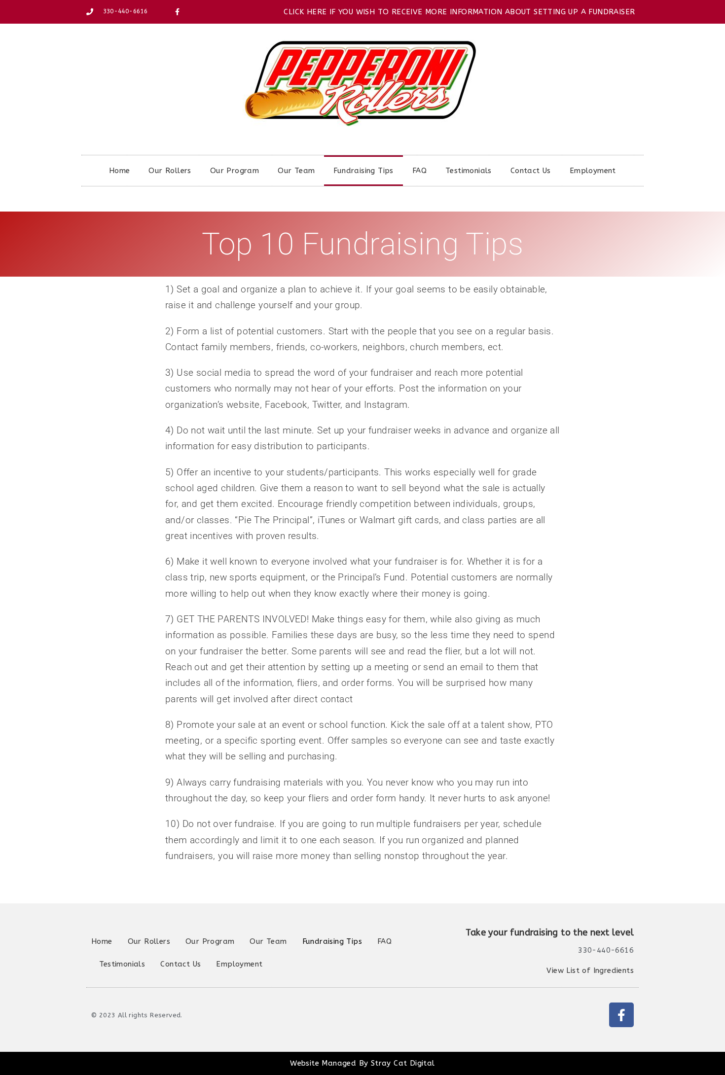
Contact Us (530, 170)
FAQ (419, 170)
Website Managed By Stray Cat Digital (362, 1063)
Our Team (296, 170)
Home (119, 170)
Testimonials (468, 170)
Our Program (234, 170)
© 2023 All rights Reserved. (136, 1015)
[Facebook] (621, 1015)
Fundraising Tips (363, 170)
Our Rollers (169, 170)
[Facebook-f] (177, 12)
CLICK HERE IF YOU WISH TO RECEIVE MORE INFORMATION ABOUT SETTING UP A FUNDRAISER (459, 11)
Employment (593, 170)
